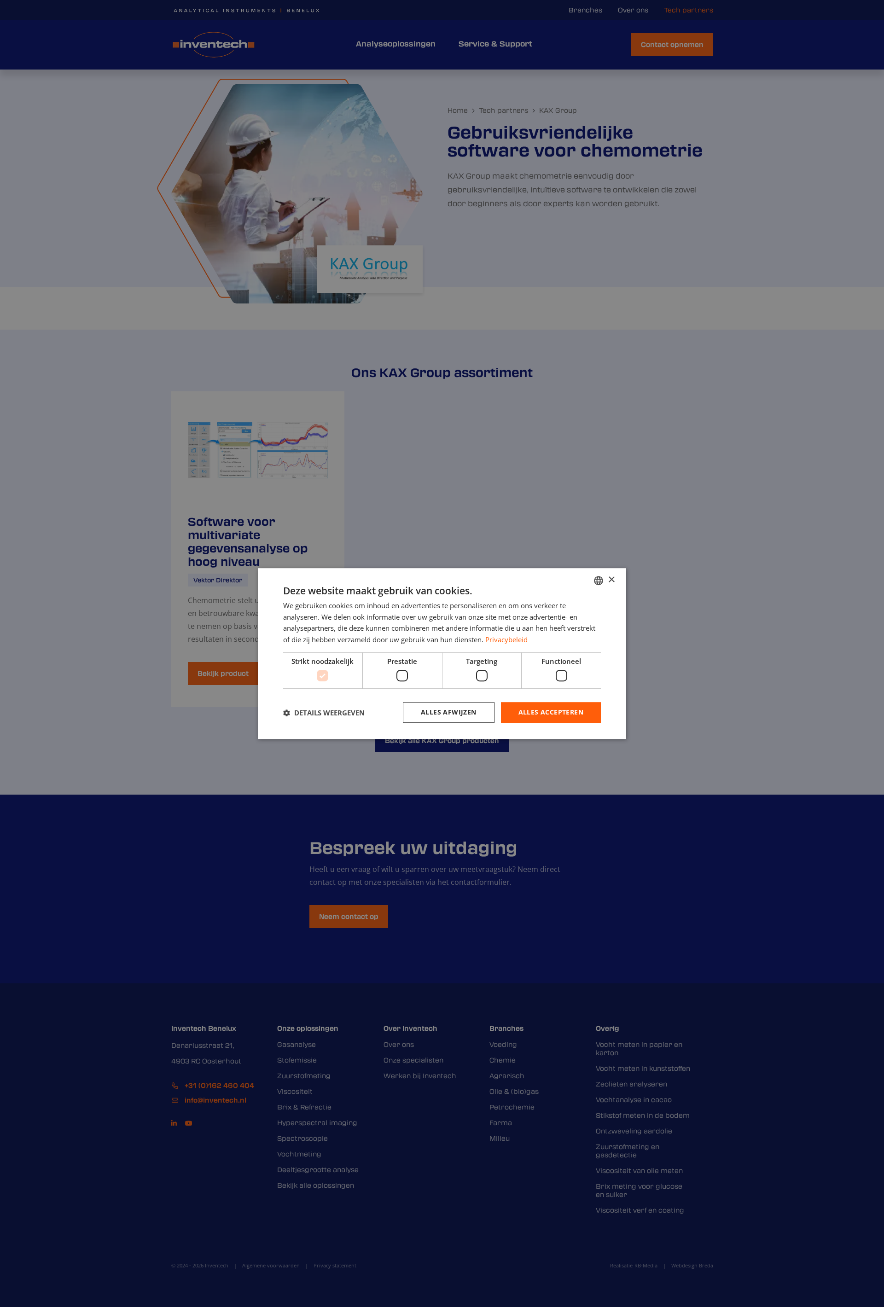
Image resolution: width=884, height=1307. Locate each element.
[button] (324, 713)
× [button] (611, 579)
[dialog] (442, 653)
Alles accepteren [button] (550, 712)
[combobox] (598, 580)
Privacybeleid (506, 639)
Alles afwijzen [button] (449, 712)
